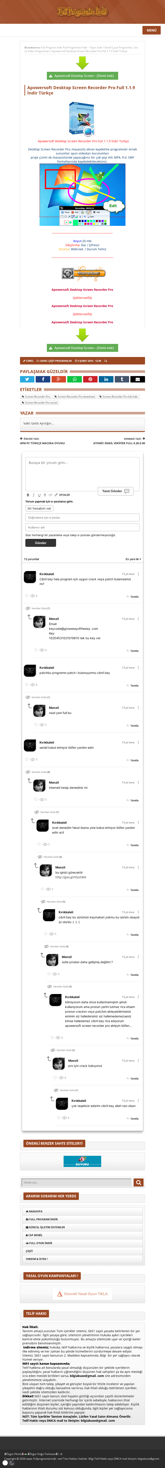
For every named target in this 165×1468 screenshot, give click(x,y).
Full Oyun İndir (40, 1243)
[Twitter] (27, 379)
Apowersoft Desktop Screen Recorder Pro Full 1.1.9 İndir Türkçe (89, 51)
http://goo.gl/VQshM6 (70, 877)
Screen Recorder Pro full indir (120, 396)
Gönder (40, 543)
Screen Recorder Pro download (76, 396)
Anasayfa (35, 1211)
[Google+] (59, 379)
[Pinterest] (90, 379)
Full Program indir (43, 1219)
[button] (8, 1463)
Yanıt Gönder (112, 491)
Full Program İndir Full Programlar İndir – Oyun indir (72, 47)
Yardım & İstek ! (36, 1259)
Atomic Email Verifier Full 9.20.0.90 (119, 441)
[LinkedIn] (106, 379)
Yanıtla (134, 596)
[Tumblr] (122, 379)
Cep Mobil (35, 1235)
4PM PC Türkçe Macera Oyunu (42, 441)
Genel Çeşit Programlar (118, 47)
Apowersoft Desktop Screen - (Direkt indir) (84, 76)
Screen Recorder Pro (37, 396)
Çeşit (29, 1251)
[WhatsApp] (74, 379)
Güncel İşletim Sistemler (46, 1227)
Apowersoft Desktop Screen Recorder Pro (82, 290)
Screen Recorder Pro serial (41, 402)
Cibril (30, 360)
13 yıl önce (128, 574)
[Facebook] (43, 379)
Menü (151, 30)
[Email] (137, 379)
